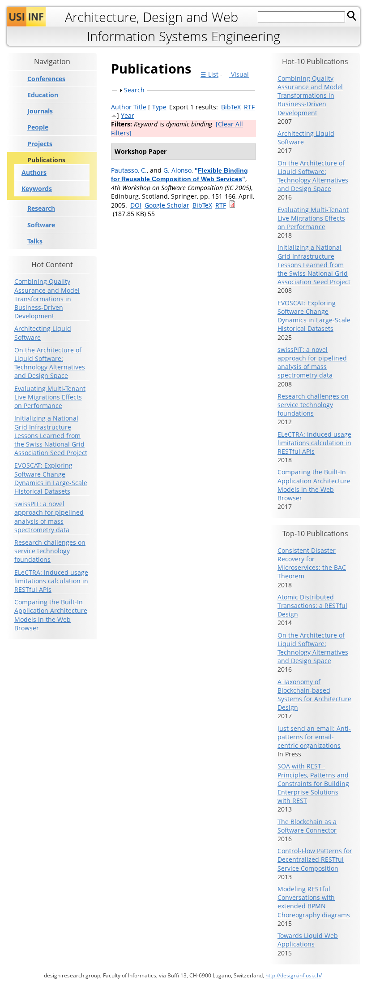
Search (134, 90)
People (37, 127)
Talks (35, 241)
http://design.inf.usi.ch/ (293, 975)
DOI (135, 205)
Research (41, 208)
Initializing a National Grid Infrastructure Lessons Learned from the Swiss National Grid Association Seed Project (50, 435)
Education (42, 95)
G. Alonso (177, 170)
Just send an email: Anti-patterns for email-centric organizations (314, 737)
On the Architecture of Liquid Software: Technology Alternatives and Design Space (49, 363)
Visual (239, 74)
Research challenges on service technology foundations (49, 551)
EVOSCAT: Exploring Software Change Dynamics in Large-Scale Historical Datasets (50, 478)
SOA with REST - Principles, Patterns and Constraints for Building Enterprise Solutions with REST (313, 783)
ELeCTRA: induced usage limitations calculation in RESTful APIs (51, 581)
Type (159, 107)
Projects (39, 144)
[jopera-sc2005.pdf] (232, 205)
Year (127, 115)
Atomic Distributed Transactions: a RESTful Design (312, 605)
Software (41, 225)
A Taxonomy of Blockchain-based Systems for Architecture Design (314, 694)
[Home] (26, 16)
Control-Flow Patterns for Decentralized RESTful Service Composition (314, 859)
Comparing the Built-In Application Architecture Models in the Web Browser (50, 615)
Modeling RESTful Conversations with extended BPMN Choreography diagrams (313, 902)
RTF (249, 107)
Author (121, 107)
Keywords (36, 188)
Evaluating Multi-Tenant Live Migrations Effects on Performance (49, 397)
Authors (34, 172)
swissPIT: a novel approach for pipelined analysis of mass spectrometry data (49, 516)
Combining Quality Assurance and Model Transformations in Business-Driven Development (47, 298)
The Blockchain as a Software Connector (307, 825)
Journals (40, 111)
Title (139, 107)
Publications (46, 160)
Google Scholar (167, 205)
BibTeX (231, 107)
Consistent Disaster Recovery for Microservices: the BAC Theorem (311, 563)
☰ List (209, 74)
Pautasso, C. (129, 170)
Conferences (46, 79)
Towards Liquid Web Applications (307, 939)
